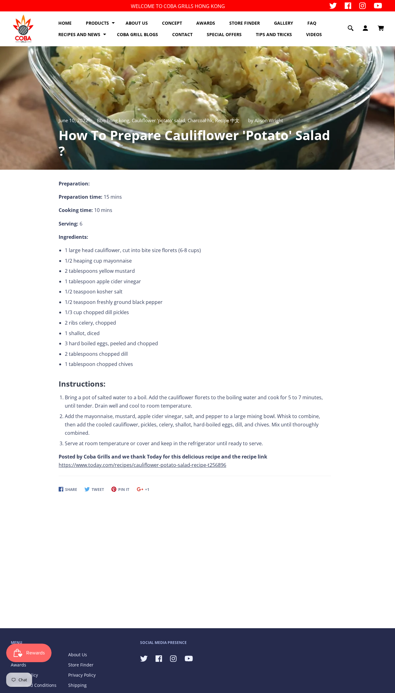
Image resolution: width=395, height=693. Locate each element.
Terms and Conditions (33, 685)
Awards (18, 665)
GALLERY (283, 23)
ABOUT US (137, 23)
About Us (77, 655)
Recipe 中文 (227, 120)
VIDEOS (314, 34)
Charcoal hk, (201, 120)
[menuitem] (65, 23)
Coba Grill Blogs (137, 34)
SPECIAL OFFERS (224, 34)
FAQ (311, 23)
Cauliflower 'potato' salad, (160, 120)
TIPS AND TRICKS (274, 34)
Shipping (77, 685)
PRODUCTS (97, 23)
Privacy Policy (82, 675)
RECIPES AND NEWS (79, 34)
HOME (65, 23)
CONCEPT (172, 23)
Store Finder (81, 665)
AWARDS (205, 23)
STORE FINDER (244, 23)
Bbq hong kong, (114, 120)
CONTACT (182, 34)
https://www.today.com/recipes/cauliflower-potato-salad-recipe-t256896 (142, 465)
